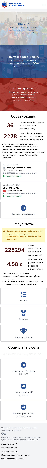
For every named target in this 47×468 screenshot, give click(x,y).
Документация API (9, 451)
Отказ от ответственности (12, 459)
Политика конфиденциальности (15, 455)
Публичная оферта (9, 448)
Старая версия (7, 444)
